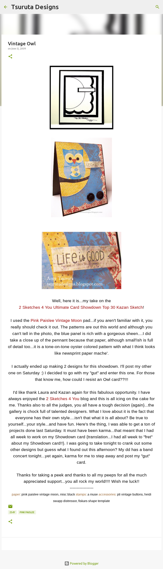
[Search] (64, 7)
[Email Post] (10, 508)
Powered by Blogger (84, 563)
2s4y (12, 512)
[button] (10, 56)
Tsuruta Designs (35, 6)
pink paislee (27, 512)
